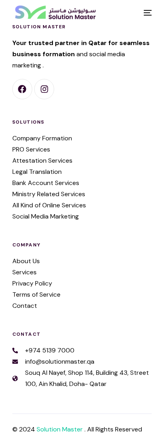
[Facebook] (22, 89)
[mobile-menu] (147, 13)
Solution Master (60, 429)
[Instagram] (44, 89)
